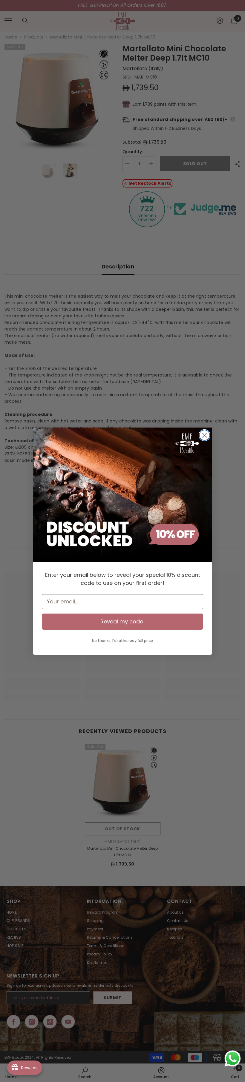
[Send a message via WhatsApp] (232, 1058)
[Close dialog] (204, 435)
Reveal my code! (122, 621)
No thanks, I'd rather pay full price (122, 640)
